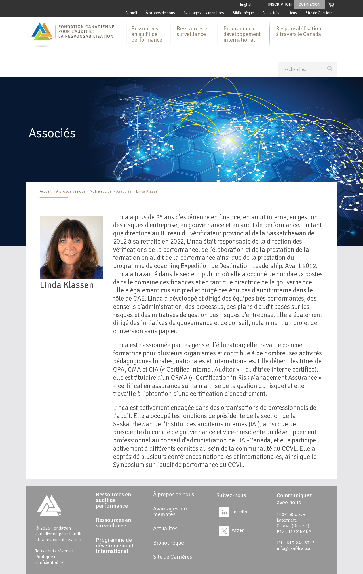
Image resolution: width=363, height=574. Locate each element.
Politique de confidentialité (49, 559)
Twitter (236, 530)
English (246, 4)
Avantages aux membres (203, 12)
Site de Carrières (320, 12)
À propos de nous (160, 12)
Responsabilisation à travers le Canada (298, 31)
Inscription (280, 4)
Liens (292, 12)
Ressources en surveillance (193, 31)
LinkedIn (238, 512)
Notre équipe (101, 191)
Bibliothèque (243, 12)
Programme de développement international (242, 34)
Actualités (270, 12)
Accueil (131, 12)
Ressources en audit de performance (146, 34)
